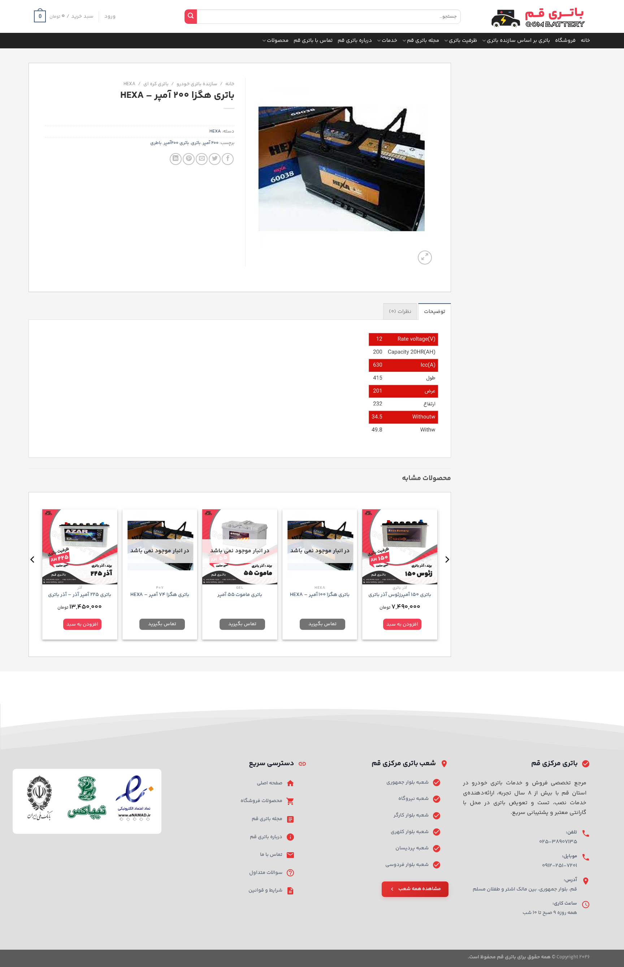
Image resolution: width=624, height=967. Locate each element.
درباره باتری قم (355, 40)
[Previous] (446, 574)
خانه (585, 40)
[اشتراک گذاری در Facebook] (228, 159)
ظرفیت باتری (463, 40)
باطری (155, 143)
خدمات (389, 40)
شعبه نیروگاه (413, 799)
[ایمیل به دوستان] (202, 159)
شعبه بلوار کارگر (411, 815)
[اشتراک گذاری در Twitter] (215, 159)
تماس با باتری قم (313, 40)
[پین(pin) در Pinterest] (189, 159)
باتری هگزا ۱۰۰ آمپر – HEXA (320, 595)
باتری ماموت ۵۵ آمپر (240, 595)
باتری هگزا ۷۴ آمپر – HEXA (160, 595)
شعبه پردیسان (412, 848)
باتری (195, 143)
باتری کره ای (156, 84)
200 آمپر (210, 143)
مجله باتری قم (423, 40)
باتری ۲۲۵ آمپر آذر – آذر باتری (79, 595)
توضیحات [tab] (434, 312)
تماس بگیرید (322, 624)
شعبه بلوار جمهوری (407, 783)
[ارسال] (191, 16)
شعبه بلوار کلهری (410, 832)
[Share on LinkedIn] (176, 159)
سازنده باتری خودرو (197, 84)
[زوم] (425, 258)
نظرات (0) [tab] (400, 312)
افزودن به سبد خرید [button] (402, 625)
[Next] (32, 574)
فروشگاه (565, 40)
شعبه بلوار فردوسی (407, 865)
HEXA (129, 84)
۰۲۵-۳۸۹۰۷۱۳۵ (558, 842)
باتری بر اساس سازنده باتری (518, 40)
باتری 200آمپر (176, 143)
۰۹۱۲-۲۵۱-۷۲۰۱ (559, 866)
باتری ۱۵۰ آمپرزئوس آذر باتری (399, 595)
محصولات (278, 40)
